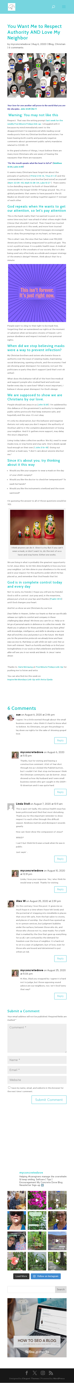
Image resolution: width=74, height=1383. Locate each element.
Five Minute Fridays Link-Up (49, 667)
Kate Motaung (25, 667)
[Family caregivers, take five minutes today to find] (16, 1261)
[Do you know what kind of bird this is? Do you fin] (57, 1200)
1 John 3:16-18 (41, 447)
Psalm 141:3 (55, 599)
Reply (60, 740)
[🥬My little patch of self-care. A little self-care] (37, 1241)
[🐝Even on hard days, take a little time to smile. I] (37, 1200)
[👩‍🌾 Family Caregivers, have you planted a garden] (37, 1220)
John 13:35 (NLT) (28, 109)
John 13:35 (43, 404)
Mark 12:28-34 (32, 183)
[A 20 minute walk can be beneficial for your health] (37, 1261)
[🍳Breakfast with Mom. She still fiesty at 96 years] (16, 1200)
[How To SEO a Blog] (37, 1356)
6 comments (16, 47)
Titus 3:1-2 (50, 176)
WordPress (59, 1378)
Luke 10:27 (45, 183)
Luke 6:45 (18, 167)
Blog (51, 44)
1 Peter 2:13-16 (37, 176)
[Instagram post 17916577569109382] (57, 1241)
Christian (60, 44)
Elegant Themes (30, 1378)
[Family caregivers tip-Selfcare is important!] (57, 1220)
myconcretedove (20, 44)
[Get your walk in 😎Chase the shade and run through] (16, 1220)
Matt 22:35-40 (16, 183)
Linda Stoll (23, 803)
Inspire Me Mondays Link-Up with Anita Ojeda (29, 679)
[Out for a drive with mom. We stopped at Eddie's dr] (16, 1241)
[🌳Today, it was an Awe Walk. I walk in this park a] (57, 1261)
